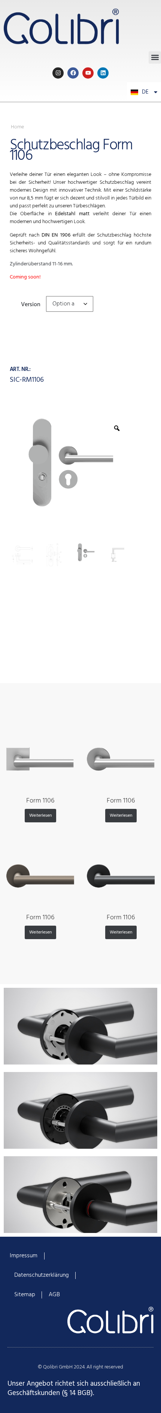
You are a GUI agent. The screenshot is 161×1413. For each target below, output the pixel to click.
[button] (155, 57)
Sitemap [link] (24, 1295)
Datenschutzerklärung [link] (41, 1275)
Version (30, 304)
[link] (80, 26)
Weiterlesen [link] (40, 815)
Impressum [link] (23, 1256)
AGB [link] (54, 1295)
